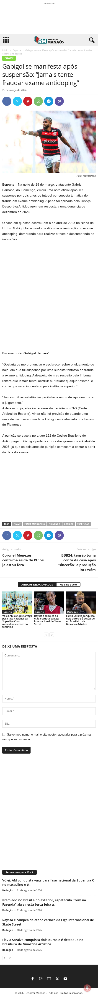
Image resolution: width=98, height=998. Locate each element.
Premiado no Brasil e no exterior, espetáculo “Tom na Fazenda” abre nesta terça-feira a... (44, 902)
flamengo (54, 524)
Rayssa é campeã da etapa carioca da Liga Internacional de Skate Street (47, 620)
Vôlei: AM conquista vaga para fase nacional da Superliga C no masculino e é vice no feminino (17, 621)
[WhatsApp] (38, 101)
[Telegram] (48, 101)
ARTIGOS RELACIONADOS (37, 584)
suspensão (83, 524)
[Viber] (59, 101)
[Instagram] (40, 979)
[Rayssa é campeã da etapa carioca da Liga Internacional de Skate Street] (49, 602)
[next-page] (51, 634)
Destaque (72, 611)
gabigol (68, 524)
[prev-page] (46, 634)
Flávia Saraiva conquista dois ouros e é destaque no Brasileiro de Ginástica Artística (80, 620)
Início (5, 50)
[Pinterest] (27, 101)
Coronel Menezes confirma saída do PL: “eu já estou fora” (24, 560)
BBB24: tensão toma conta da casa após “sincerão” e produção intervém (77, 562)
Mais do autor (68, 584)
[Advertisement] (49, 296)
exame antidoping (34, 524)
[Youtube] (65, 979)
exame (17, 524)
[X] (17, 101)
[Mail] (49, 979)
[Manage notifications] (87, 988)
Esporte (17, 50)
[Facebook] (6, 101)
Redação (7, 890)
